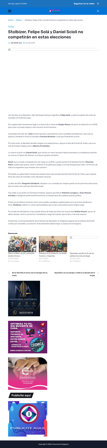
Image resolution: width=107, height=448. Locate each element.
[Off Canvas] (9, 11)
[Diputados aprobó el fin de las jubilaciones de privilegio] (84, 244)
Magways (65, 444)
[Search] (98, 4)
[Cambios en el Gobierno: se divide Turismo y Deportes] (53, 244)
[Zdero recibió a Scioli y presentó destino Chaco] (22, 244)
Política (11, 26)
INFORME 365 (16, 43)
